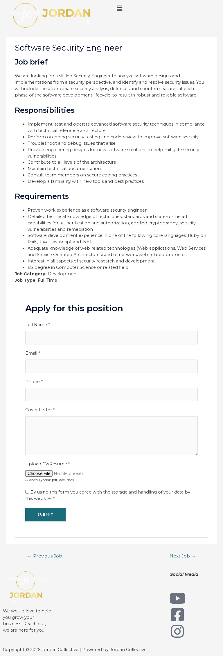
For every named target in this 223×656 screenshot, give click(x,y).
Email (32, 353)
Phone (34, 381)
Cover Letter (40, 409)
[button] (167, 8)
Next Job (183, 556)
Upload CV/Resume (47, 463)
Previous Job (44, 556)
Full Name (37, 324)
